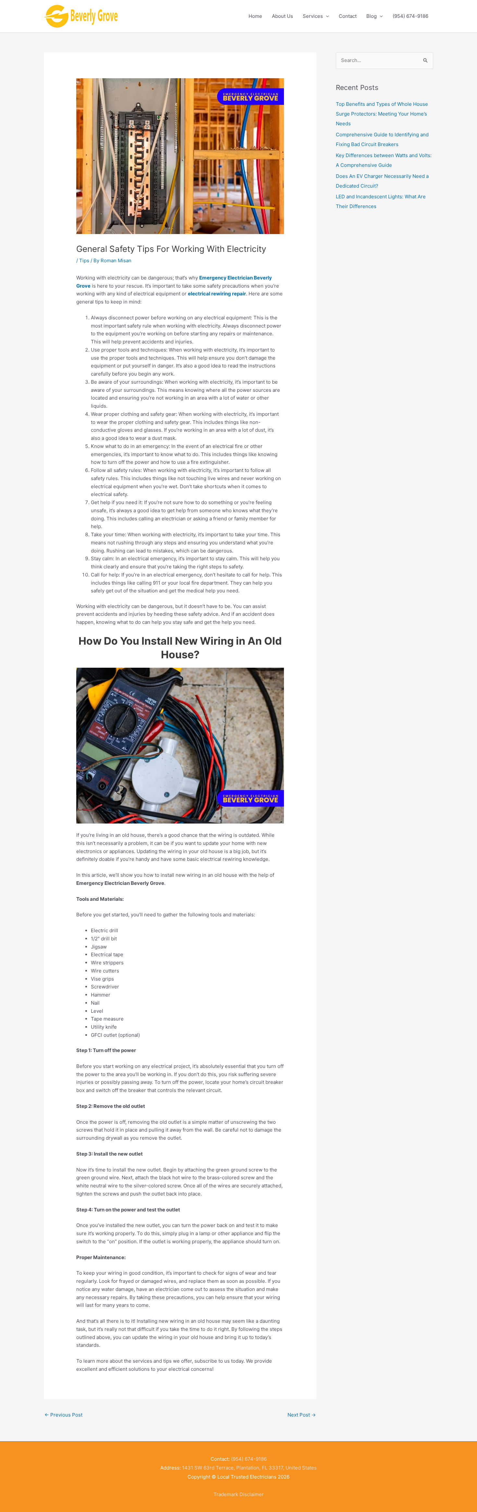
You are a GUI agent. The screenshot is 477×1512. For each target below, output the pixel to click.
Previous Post (63, 1415)
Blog (371, 16)
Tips (84, 260)
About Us (282, 16)
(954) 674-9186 (410, 16)
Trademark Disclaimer (239, 1494)
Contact (348, 16)
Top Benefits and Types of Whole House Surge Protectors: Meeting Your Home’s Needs (382, 114)
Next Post (301, 1415)
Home (255, 16)
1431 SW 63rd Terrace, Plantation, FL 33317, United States (249, 1468)
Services (313, 16)
